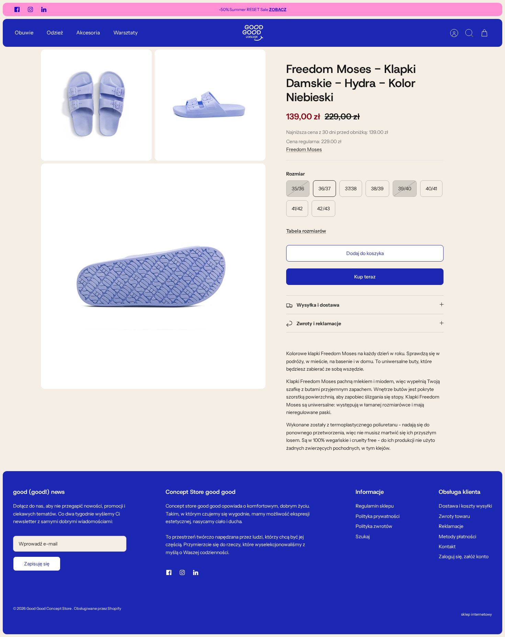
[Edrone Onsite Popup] (252, 318)
